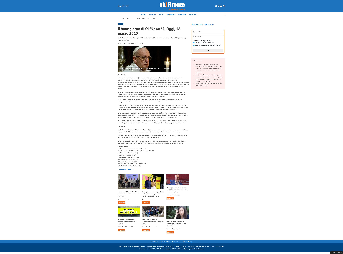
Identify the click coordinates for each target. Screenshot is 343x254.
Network (192, 14)
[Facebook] (216, 6)
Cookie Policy (165, 242)
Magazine (170, 14)
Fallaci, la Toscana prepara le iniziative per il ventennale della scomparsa (176, 224)
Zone (143, 14)
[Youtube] (221, 6)
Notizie (152, 14)
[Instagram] (218, 6)
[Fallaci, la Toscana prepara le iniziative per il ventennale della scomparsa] (177, 212)
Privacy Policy (187, 242)
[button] (224, 14)
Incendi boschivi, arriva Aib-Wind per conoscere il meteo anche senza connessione (128, 194)
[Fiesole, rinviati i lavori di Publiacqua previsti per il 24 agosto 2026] (153, 211)
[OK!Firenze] (172, 6)
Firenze (120, 24)
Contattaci (155, 242)
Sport (161, 14)
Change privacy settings (336, 252)
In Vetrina (182, 14)
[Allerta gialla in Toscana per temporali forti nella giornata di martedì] (129, 211)
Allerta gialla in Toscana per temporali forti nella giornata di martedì (127, 222)
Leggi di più (122, 202)
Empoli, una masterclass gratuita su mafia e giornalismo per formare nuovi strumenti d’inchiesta (153, 194)
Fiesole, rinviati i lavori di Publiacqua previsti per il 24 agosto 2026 (153, 222)
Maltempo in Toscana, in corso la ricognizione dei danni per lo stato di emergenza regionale (177, 190)
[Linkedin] (223, 6)
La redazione (176, 242)
